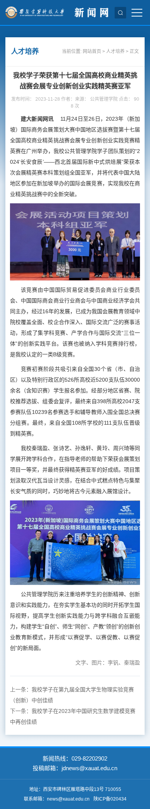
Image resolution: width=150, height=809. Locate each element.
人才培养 (115, 51)
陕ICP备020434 (110, 799)
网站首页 (92, 51)
